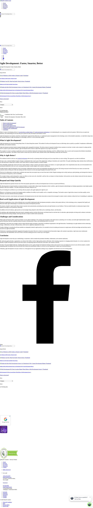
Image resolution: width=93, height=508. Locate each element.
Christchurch (5, 482)
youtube (5, 497)
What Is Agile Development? (9, 123)
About (4, 3)
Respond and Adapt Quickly (9, 125)
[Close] (0, 68)
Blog (4, 503)
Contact (4, 8)
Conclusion (5, 129)
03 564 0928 (6, 485)
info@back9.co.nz (7, 477)
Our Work (5, 5)
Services (5, 4)
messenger (5, 494)
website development (22, 158)
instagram (5, 493)
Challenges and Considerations (10, 128)
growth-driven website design (26, 132)
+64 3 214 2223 (6, 476)
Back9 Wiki (5, 506)
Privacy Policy (6, 504)
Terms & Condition (7, 502)
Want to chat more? (4, 98)
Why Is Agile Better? (8, 124)
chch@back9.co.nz (7, 487)
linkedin (5, 496)
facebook (5, 492)
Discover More (4, 111)
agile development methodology (42, 132)
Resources (5, 7)
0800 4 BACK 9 (7, 469)
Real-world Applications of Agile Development (14, 127)
